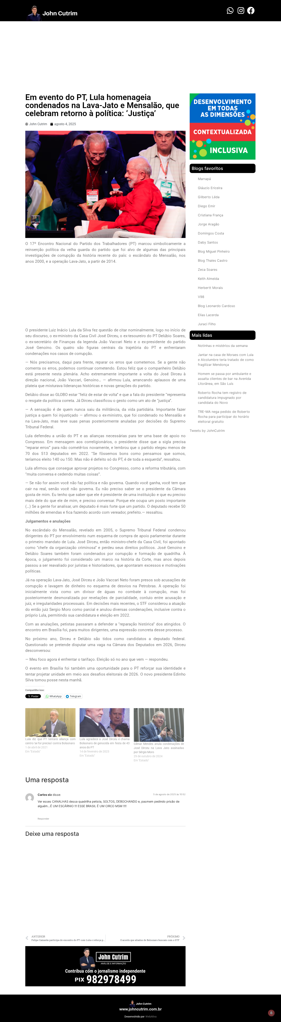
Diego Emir (206, 206)
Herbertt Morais (210, 288)
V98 (201, 297)
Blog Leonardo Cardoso (216, 306)
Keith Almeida (208, 279)
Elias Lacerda (208, 315)
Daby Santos (208, 242)
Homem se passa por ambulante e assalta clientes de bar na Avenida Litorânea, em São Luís (224, 379)
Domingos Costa (211, 233)
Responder (43, 818)
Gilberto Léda (208, 197)
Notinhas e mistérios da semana (223, 346)
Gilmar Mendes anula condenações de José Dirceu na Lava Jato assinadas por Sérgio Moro (159, 748)
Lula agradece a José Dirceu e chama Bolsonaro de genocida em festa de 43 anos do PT (105, 743)
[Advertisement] (140, 52)
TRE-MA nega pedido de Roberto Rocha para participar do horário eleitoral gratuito (224, 417)
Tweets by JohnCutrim (207, 431)
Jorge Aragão (208, 224)
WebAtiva (151, 1016)
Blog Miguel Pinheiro (214, 251)
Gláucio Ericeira (210, 188)
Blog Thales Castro (213, 260)
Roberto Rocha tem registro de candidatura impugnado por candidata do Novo (222, 398)
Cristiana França (210, 215)
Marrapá (204, 179)
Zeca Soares (207, 269)
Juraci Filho (207, 324)
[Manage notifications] (271, 1013)
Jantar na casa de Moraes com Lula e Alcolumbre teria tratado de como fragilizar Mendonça (226, 360)
